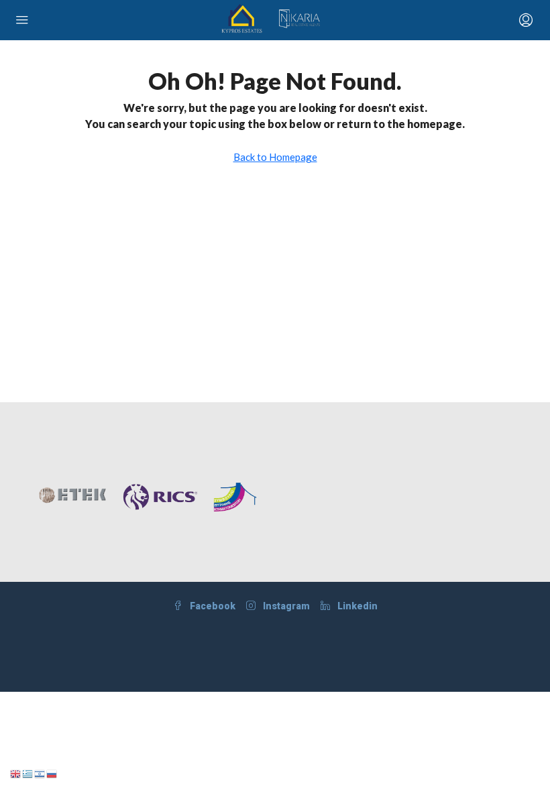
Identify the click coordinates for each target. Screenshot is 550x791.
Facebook (211, 606)
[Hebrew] (40, 772)
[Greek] (28, 772)
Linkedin (356, 606)
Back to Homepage (275, 157)
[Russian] (52, 772)
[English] (16, 772)
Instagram (285, 606)
